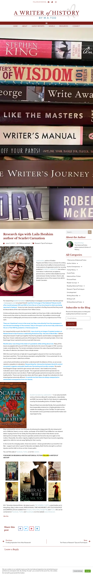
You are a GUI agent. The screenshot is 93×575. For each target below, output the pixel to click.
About (24, 26)
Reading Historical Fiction (75, 286)
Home (15, 26)
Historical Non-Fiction (74, 276)
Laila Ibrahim (40, 261)
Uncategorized (71, 292)
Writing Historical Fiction (74, 302)
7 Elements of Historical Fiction (76, 260)
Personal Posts (71, 279)
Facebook (19, 452)
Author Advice (71, 263)
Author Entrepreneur (73, 267)
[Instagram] (55, 2)
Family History (71, 270)
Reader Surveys (72, 283)
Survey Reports (38, 26)
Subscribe (71, 324)
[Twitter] (52, 2)
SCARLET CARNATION (50, 269)
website (36, 452)
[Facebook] (48, 2)
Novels (52, 26)
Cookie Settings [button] (78, 571)
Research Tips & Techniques (43, 243)
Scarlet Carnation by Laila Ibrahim (40, 395)
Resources (63, 26)
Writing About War (72, 296)
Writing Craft (71, 299)
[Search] (90, 232)
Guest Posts (71, 273)
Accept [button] (88, 571)
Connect (76, 26)
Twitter (25, 452)
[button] (46, 23)
